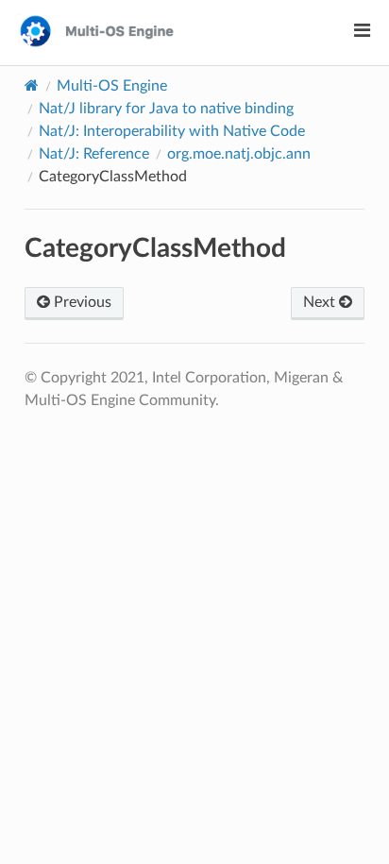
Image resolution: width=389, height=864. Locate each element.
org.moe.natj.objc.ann (239, 153)
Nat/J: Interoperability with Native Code (172, 131)
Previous (80, 302)
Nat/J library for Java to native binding (166, 108)
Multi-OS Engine (112, 85)
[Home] (32, 85)
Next (321, 302)
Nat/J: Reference (94, 153)
